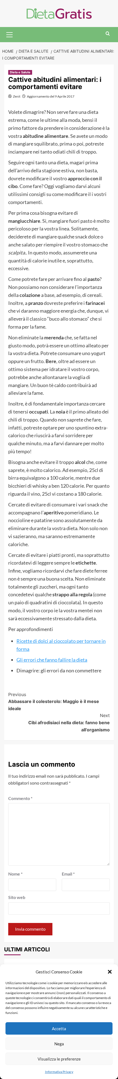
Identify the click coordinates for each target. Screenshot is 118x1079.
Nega (59, 1043)
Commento (20, 798)
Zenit (16, 96)
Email (68, 873)
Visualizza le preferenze (59, 1058)
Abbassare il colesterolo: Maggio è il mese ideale (53, 701)
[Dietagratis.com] (59, 12)
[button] (110, 972)
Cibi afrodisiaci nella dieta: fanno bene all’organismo (69, 722)
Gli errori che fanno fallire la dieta (51, 660)
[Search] (107, 34)
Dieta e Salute (20, 72)
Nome (15, 873)
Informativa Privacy (59, 1072)
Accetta (59, 1028)
